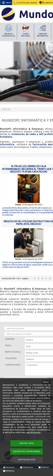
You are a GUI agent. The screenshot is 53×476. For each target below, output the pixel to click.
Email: (8, 345)
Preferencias (28, 467)
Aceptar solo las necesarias (26, 451)
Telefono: (11, 358)
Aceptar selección (26, 460)
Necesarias (10, 467)
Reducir (46, 382)
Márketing (10, 471)
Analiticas (45, 467)
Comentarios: (13, 365)
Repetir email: (13, 352)
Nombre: (10, 339)
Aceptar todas (26, 443)
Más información (33, 432)
